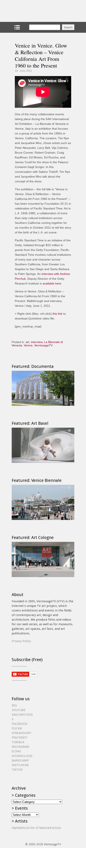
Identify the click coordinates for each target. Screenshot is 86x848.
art (27, 342)
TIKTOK (17, 770)
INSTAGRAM (20, 747)
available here (52, 283)
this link (57, 313)
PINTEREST (20, 737)
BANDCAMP (20, 760)
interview (36, 342)
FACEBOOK (19, 724)
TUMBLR (18, 742)
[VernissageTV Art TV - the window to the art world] (32, 11)
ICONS (16, 751)
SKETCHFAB (20, 765)
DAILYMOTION (22, 714)
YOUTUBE (18, 710)
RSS (14, 705)
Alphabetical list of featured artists (36, 828)
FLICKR (17, 728)
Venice (28, 345)
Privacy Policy (21, 641)
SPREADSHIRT (22, 733)
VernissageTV (43, 345)
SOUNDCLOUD (22, 756)
